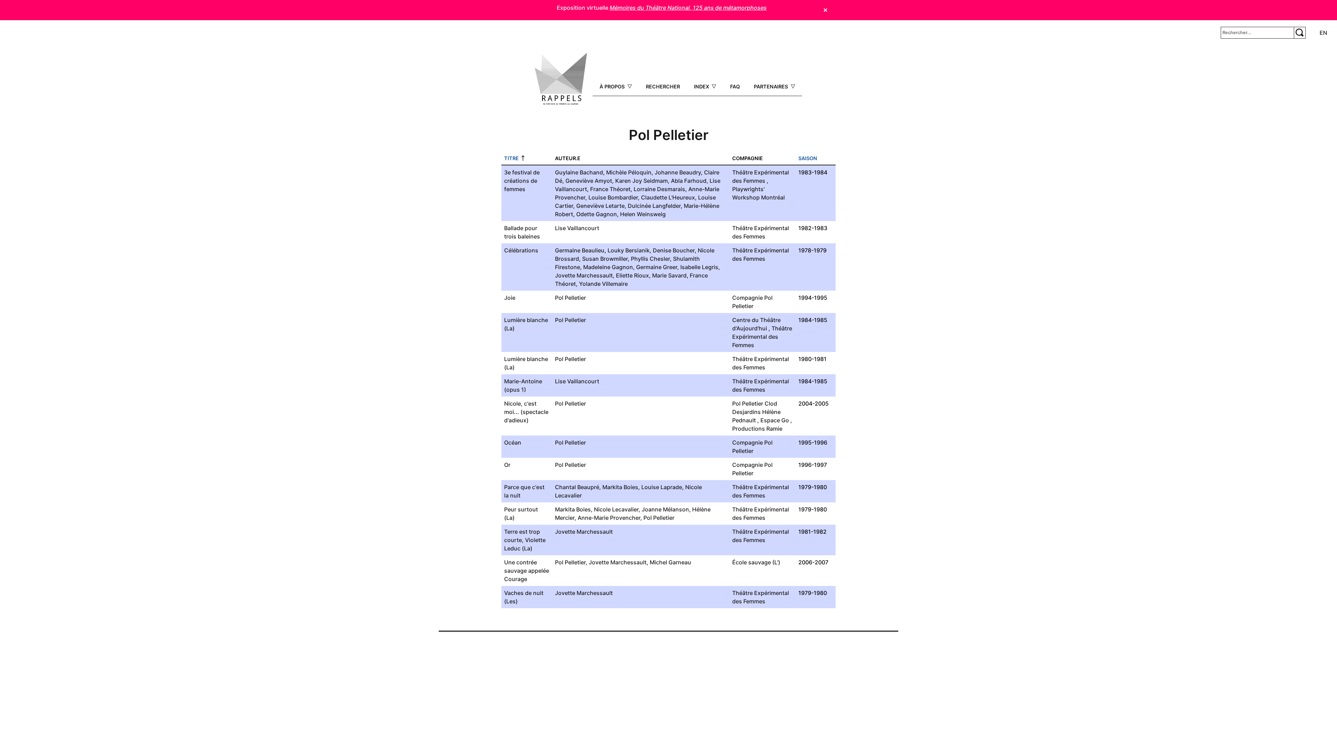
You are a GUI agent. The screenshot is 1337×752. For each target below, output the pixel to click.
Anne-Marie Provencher (609, 517)
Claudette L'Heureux (668, 197)
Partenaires (771, 86)
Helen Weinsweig (643, 214)
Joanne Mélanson (665, 509)
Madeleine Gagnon (608, 267)
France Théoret (610, 189)
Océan (512, 442)
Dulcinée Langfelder (654, 205)
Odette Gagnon (596, 214)
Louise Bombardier (613, 197)
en (1323, 32)
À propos (613, 86)
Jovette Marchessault (584, 275)
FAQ (735, 86)
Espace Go (774, 420)
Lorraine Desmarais (659, 189)
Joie (509, 297)
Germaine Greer (656, 267)
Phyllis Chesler (650, 258)
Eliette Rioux (632, 275)
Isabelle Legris (699, 267)
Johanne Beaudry (678, 172)
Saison (807, 158)
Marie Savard (669, 275)
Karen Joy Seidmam (641, 180)
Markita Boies (620, 487)
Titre (511, 158)
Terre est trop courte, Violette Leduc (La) (525, 540)
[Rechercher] (1300, 33)
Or (507, 464)
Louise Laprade (661, 487)
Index (702, 86)
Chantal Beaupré (577, 487)
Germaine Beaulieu (579, 250)
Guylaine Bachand (579, 172)
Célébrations (521, 250)
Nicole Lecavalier (616, 509)
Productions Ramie (757, 428)
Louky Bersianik (629, 250)
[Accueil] (561, 79)
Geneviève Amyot (588, 180)
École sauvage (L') (756, 562)
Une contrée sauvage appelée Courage (526, 570)
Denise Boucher (674, 250)
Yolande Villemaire (603, 283)
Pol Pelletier (570, 297)
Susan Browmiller (605, 258)
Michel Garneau (670, 562)
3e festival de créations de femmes (522, 181)
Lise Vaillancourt (577, 228)
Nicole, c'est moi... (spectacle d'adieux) (526, 412)
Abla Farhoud (688, 180)
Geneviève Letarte (600, 205)
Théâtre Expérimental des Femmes (762, 336)
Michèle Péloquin (628, 172)
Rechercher (663, 86)
